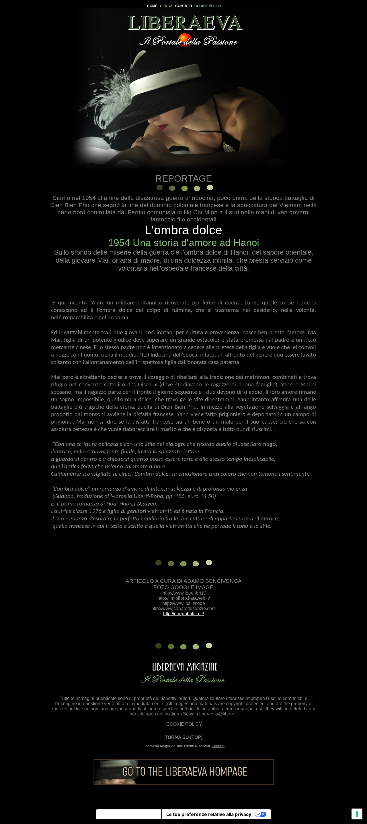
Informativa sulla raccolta (129, 814)
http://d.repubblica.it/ (183, 613)
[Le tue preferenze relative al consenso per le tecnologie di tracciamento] (357, 814)
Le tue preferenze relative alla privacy (208, 814)
